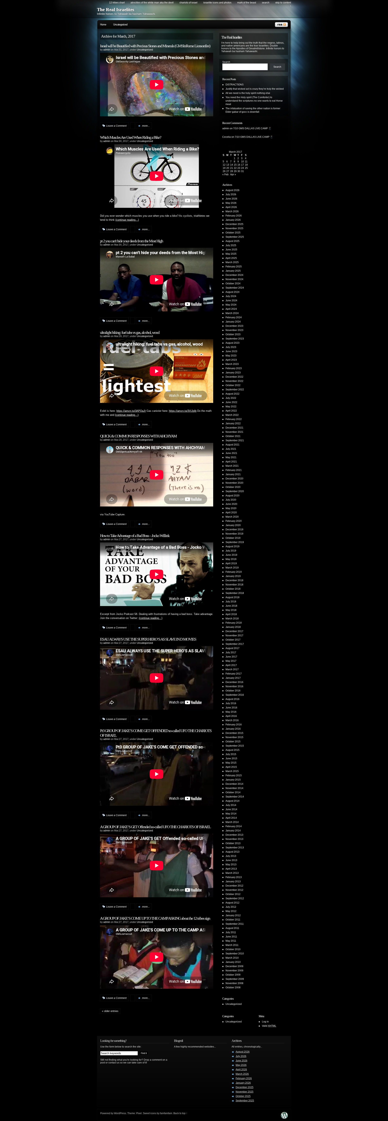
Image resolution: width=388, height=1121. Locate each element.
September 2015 (235, 745)
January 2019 (233, 576)
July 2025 (231, 245)
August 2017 (232, 648)
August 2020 (232, 495)
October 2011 (233, 919)
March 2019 (232, 567)
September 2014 (235, 796)
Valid (269, 1025)
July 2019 (231, 550)
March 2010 (232, 957)
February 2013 (234, 877)
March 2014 (232, 822)
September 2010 (235, 953)
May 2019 (231, 559)
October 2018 (233, 588)
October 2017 (233, 639)
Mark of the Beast (246, 2)
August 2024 (232, 292)
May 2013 (231, 864)
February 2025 (234, 266)
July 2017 (231, 652)
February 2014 (234, 826)
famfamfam (166, 1113)
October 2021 (233, 436)
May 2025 (231, 253)
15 (235, 164)
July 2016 (231, 703)
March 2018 (232, 618)
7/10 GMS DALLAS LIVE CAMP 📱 (252, 128)
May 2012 (231, 911)
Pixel (139, 1113)
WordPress (120, 1113)
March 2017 (232, 669)
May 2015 (231, 762)
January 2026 (233, 220)
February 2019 (234, 571)
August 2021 (232, 444)
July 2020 (231, 499)
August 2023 (232, 342)
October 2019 (233, 538)
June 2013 (231, 860)
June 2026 (231, 198)
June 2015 (231, 758)
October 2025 (233, 232)
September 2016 (235, 694)
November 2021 (234, 432)
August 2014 (232, 801)
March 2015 (232, 771)
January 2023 (233, 372)
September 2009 (235, 979)
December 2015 (234, 733)
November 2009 (234, 970)
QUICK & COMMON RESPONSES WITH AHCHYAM (138, 436)
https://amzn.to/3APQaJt (131, 411)
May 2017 (231, 661)
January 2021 (233, 474)
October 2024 (233, 283)
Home (103, 24)
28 (231, 171)
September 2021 (235, 440)
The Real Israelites (115, 9)
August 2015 (232, 750)
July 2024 (231, 296)
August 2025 (232, 241)
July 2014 (231, 805)
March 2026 (232, 211)
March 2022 (232, 415)
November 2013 (234, 839)
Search (226, 62)
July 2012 (231, 907)
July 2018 (231, 601)
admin (106, 49)
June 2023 (231, 351)
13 (227, 164)
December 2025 (234, 224)
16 (238, 164)
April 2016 (231, 716)
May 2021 (231, 457)
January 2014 (233, 830)
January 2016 (233, 728)
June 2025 (231, 249)
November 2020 (234, 482)
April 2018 (231, 614)
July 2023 (231, 347)
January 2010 (233, 962)
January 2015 (233, 779)
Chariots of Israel (188, 2)
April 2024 (231, 309)
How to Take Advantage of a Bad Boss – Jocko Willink (134, 535)
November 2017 (234, 635)
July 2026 (231, 194)
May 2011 (231, 940)
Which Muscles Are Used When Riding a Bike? (130, 137)
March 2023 (232, 364)
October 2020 (233, 487)
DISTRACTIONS (235, 84)
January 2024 (233, 321)
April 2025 (231, 258)
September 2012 (235, 898)
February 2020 (234, 521)
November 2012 (234, 890)
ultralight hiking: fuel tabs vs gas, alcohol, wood (129, 332)
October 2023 (233, 334)
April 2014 (231, 817)
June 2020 (231, 504)
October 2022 (233, 385)
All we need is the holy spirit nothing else (248, 93)
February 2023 (234, 368)
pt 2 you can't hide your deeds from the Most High (131, 241)
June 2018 (231, 605)
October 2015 (233, 741)
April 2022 (231, 410)
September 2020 (235, 491)
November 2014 (234, 788)
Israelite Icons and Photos (217, 2)
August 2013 (232, 851)
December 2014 (234, 784)
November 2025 (234, 228)
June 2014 (231, 809)
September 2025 (235, 236)
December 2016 (234, 682)
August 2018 (232, 597)
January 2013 (233, 881)
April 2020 (231, 512)
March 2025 (232, 262)
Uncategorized (120, 24)
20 (227, 168)
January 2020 (233, 525)
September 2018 (235, 593)
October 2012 (233, 894)
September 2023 (235, 338)
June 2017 (231, 656)
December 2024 (234, 275)
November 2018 (234, 584)
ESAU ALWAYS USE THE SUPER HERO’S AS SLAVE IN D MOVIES (148, 639)
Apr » (233, 174)
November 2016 (234, 686)
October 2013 (233, 843)
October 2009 (233, 974)
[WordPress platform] (284, 1117)
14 (231, 164)
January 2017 (233, 678)
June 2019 (231, 555)
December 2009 (234, 966)
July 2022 (231, 398)
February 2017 (234, 673)
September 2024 (235, 287)
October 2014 (233, 792)
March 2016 (232, 720)
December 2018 (234, 580)
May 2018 (231, 610)
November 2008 (234, 983)
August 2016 (232, 699)
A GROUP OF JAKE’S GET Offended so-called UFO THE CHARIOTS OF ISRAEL (155, 827)
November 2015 (234, 737)
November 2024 (234, 279)
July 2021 (231, 449)
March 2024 (232, 313)
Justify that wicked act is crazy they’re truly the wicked (255, 88)
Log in (265, 1021)
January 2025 (233, 270)
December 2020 (234, 478)
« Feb (225, 174)
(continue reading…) (127, 220)
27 (227, 171)
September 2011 (235, 923)
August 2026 (232, 190)
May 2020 (231, 508)
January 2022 (233, 423)
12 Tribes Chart (117, 2)
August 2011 (232, 928)
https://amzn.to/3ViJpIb (182, 411)
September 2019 (235, 542)
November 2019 (234, 533)
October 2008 (233, 987)
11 (246, 161)
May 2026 (231, 203)
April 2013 (231, 868)
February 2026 (234, 215)
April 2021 (231, 461)
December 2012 (234, 885)
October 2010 (233, 949)
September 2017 (235, 644)
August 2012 (232, 902)
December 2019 (234, 529)
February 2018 (234, 622)
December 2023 (234, 326)
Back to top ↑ (180, 1113)
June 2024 (231, 300)
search (265, 2)
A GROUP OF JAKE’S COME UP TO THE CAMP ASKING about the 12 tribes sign (155, 918)
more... (146, 125)
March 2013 (232, 873)
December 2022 (234, 376)
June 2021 (231, 453)
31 (242, 171)
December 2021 (234, 427)
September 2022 (235, 389)
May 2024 (231, 304)
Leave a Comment (116, 125)
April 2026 (231, 207)
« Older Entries (110, 1011)
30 (238, 171)
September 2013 (235, 847)
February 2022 (234, 419)
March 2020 (232, 516)
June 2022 (231, 402)
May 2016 (231, 711)
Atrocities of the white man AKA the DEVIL (152, 2)
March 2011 (232, 945)
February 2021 (234, 470)
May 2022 (231, 406)
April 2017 (231, 665)
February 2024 (234, 317)
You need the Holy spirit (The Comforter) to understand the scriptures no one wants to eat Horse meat (254, 101)
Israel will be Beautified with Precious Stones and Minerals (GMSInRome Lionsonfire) (155, 46)
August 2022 (232, 393)
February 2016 (234, 724)
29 (235, 171)
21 (231, 168)
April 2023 (231, 359)
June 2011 (231, 936)
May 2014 (231, 813)
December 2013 (234, 834)
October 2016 (233, 690)
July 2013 (231, 856)
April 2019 (231, 563)
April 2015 (231, 767)
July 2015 (231, 754)
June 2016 (231, 707)
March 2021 (232, 465)
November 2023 (234, 330)
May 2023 (231, 355)
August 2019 (232, 546)
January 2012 (233, 915)
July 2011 (231, 932)
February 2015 (234, 775)
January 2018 (233, 627)
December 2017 (234, 631)
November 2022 (234, 381)
